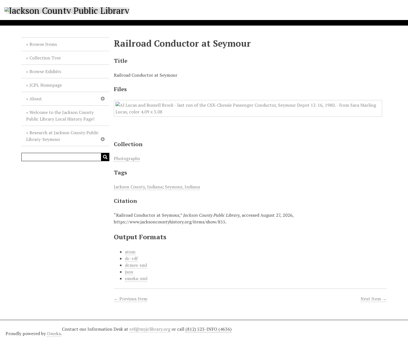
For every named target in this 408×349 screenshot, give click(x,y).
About (35, 99)
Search (105, 157)
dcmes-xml (136, 265)
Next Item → (374, 299)
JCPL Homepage (45, 85)
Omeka (54, 333)
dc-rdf (131, 258)
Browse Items (43, 44)
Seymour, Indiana (182, 187)
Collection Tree (45, 58)
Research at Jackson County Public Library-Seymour (62, 135)
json (129, 272)
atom (130, 252)
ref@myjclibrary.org (149, 329)
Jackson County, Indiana (138, 187)
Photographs (127, 158)
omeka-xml (136, 278)
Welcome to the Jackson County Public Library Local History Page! (60, 115)
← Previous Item (130, 299)
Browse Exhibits (45, 71)
